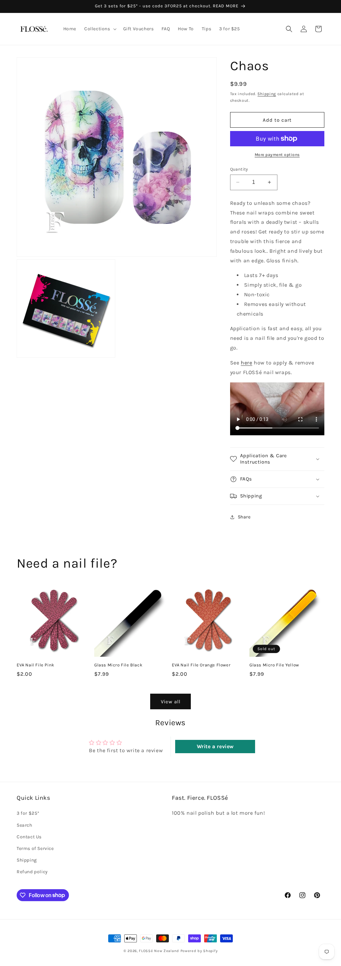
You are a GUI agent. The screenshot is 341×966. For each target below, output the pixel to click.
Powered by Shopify (199, 951)
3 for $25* (28, 813)
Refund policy (32, 872)
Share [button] (244, 517)
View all (170, 702)
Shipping (266, 93)
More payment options (277, 154)
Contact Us (29, 837)
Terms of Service (35, 848)
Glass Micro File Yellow (274, 664)
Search (24, 825)
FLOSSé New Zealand (159, 951)
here (246, 362)
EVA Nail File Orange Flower (201, 664)
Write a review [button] (215, 746)
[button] (99, 29)
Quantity (239, 169)
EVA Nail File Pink (35, 664)
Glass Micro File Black (118, 664)
